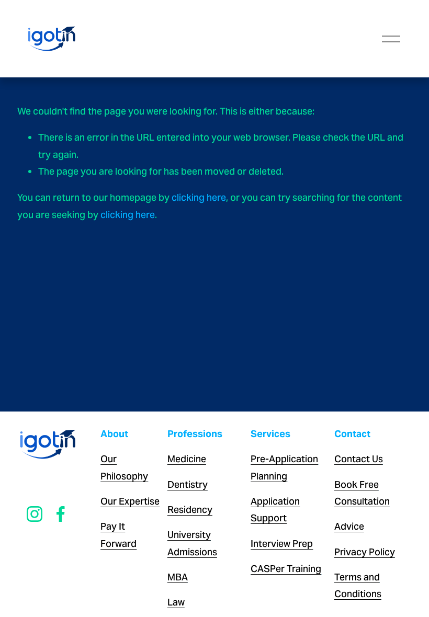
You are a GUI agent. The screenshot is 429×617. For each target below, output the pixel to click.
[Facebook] (60, 514)
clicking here (199, 197)
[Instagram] (34, 514)
